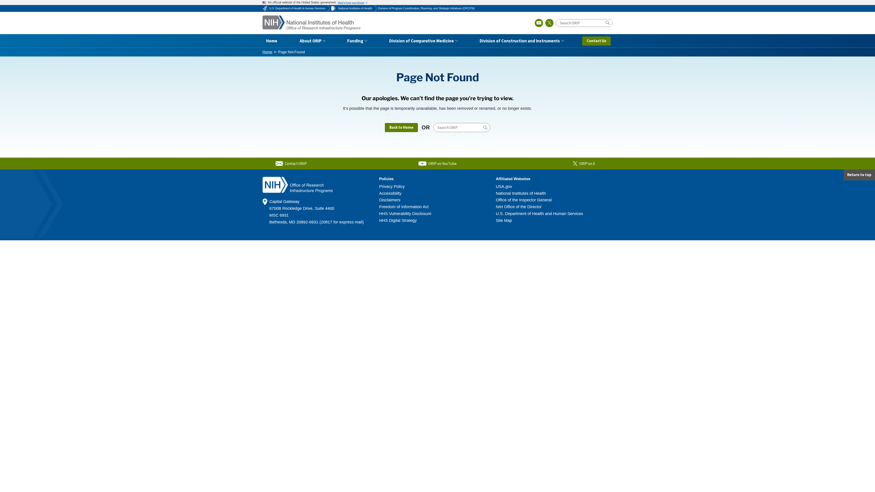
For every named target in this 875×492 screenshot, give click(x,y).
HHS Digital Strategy (398, 220)
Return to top (859, 174)
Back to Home (401, 127)
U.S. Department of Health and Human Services (539, 213)
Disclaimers (389, 200)
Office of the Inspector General (524, 200)
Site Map (504, 220)
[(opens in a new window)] (539, 23)
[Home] (311, 22)
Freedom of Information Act (404, 207)
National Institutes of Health (521, 193)
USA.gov (504, 186)
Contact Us (596, 40)
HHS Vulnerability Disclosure (405, 213)
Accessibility (390, 193)
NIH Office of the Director (519, 207)
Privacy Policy (392, 186)
